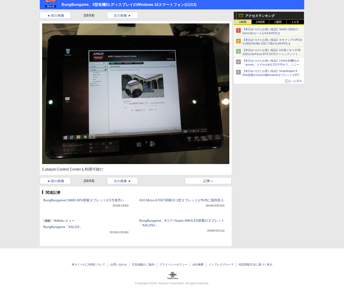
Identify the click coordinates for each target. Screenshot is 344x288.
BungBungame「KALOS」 (63, 227)
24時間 (260, 22)
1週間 (278, 22)
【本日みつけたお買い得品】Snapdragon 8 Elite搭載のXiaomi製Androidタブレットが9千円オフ (272, 75)
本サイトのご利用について (88, 264)
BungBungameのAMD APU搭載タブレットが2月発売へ (83, 200)
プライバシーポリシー (173, 264)
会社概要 (198, 264)
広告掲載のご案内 (143, 264)
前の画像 (57, 15)
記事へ (208, 181)
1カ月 (295, 22)
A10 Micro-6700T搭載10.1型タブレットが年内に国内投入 (181, 200)
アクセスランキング (260, 16)
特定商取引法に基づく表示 (255, 264)
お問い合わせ (118, 264)
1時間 (242, 22)
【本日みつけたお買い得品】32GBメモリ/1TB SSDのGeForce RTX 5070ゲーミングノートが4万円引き (272, 54)
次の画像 (120, 15)
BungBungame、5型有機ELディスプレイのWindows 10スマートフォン (123, 5)
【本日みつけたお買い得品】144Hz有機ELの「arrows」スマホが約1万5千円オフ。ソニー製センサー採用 (272, 64)
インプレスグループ (221, 264)
